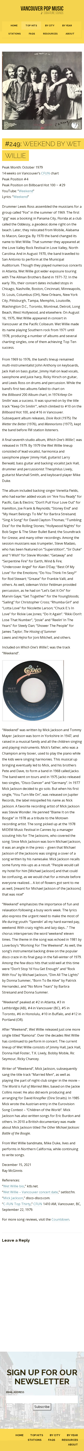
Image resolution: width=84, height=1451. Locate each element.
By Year (67, 25)
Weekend (26, 191)
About (70, 33)
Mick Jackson (13, 1198)
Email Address (15, 1392)
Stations (14, 33)
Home (14, 25)
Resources (50, 33)
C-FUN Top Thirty (17, 1204)
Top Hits (31, 25)
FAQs (32, 33)
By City (49, 25)
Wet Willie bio (13, 1186)
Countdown (60, 1219)
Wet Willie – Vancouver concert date (30, 1192)
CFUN (45, 173)
